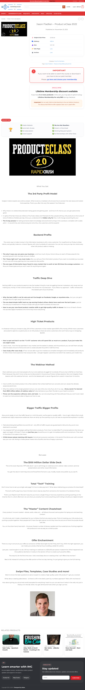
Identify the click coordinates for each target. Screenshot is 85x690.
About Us (81, 1)
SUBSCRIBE (75, 678)
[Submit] (63, 6)
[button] (68, 7)
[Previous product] (82, 19)
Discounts (35, 13)
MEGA (52, 41)
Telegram (26, 677)
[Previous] (1, 645)
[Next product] (79, 19)
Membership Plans (14, 13)
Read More (52, 1)
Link (51, 49)
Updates (49, 13)
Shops (3, 13)
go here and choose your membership (62, 79)
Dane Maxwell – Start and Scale (73, 649)
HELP (42, 13)
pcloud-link (68, 63)
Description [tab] (6, 120)
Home (3, 19)
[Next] (83, 645)
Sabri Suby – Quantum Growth (10, 649)
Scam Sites (57, 13)
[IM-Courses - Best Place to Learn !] (11, 7)
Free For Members (14, 19)
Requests (26, 13)
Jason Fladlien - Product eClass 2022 (54, 63)
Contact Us (6, 677)
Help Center (16, 677)
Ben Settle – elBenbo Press (52, 649)
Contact (75, 1)
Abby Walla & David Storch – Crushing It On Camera (31, 650)
